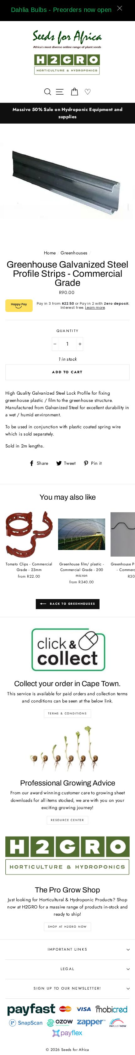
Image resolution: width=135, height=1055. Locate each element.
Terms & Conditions (67, 713)
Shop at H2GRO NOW (67, 927)
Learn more (95, 307)
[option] (67, 113)
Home (50, 253)
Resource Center (67, 820)
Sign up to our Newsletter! (67, 988)
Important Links (68, 949)
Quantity (68, 330)
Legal (68, 968)
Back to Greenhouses (72, 604)
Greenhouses (74, 253)
